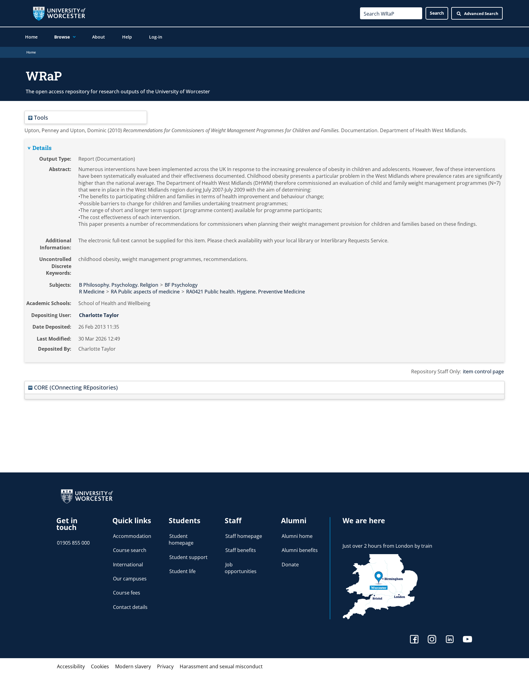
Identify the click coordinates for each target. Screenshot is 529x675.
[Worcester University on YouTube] (467, 640)
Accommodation (132, 536)
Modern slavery (133, 666)
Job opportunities (241, 568)
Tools (40, 117)
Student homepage (181, 539)
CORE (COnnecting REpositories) (75, 387)
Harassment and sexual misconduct (221, 666)
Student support (188, 557)
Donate (290, 564)
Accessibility (71, 666)
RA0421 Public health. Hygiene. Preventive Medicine (245, 291)
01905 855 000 (73, 542)
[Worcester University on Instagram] (432, 640)
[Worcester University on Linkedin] (450, 640)
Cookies (100, 666)
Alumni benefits (300, 550)
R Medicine (91, 291)
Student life (182, 571)
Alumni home (297, 536)
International (128, 564)
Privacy (165, 666)
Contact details (130, 607)
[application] (73, 37)
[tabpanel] (264, 251)
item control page (483, 371)
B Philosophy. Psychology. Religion (118, 285)
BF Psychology (181, 285)
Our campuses (130, 578)
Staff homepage (243, 536)
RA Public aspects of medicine (145, 291)
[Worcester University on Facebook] (414, 640)
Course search (129, 550)
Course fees (126, 592)
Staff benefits (240, 550)
